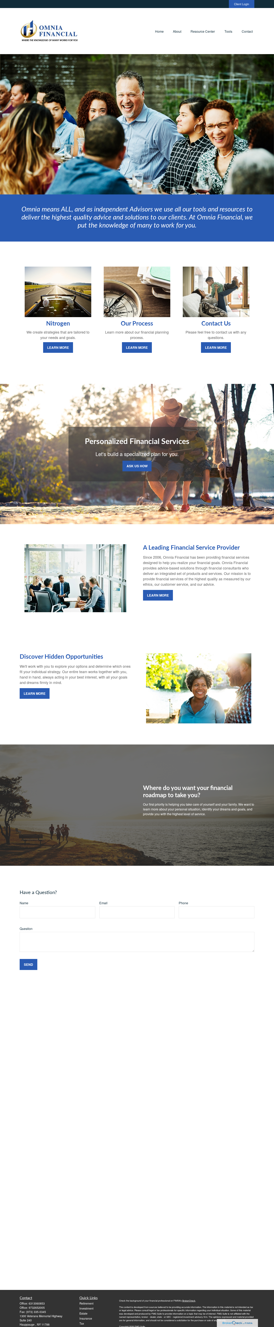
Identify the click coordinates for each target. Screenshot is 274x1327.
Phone (183, 903)
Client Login (241, 4)
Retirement (86, 1303)
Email (103, 903)
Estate (83, 1313)
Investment (86, 1308)
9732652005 (37, 1308)
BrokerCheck (188, 1300)
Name (24, 903)
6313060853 (37, 1303)
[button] (159, 31)
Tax (81, 1323)
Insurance (85, 1318)
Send (28, 964)
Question (26, 928)
